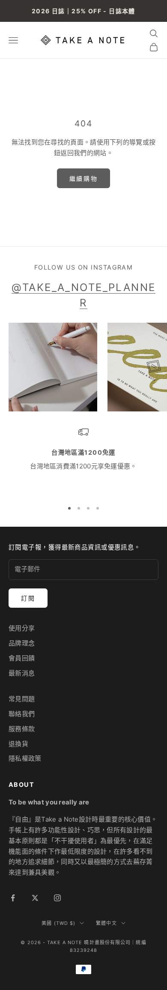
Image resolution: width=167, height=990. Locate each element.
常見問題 (22, 699)
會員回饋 (22, 658)
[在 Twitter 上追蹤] (35, 898)
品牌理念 (22, 643)
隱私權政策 (25, 758)
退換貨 (18, 744)
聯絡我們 (22, 714)
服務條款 (22, 729)
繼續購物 (83, 178)
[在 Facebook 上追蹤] (13, 898)
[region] (83, 460)
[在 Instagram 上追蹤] (57, 898)
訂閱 (28, 598)
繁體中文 (106, 923)
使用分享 (22, 628)
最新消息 (22, 673)
